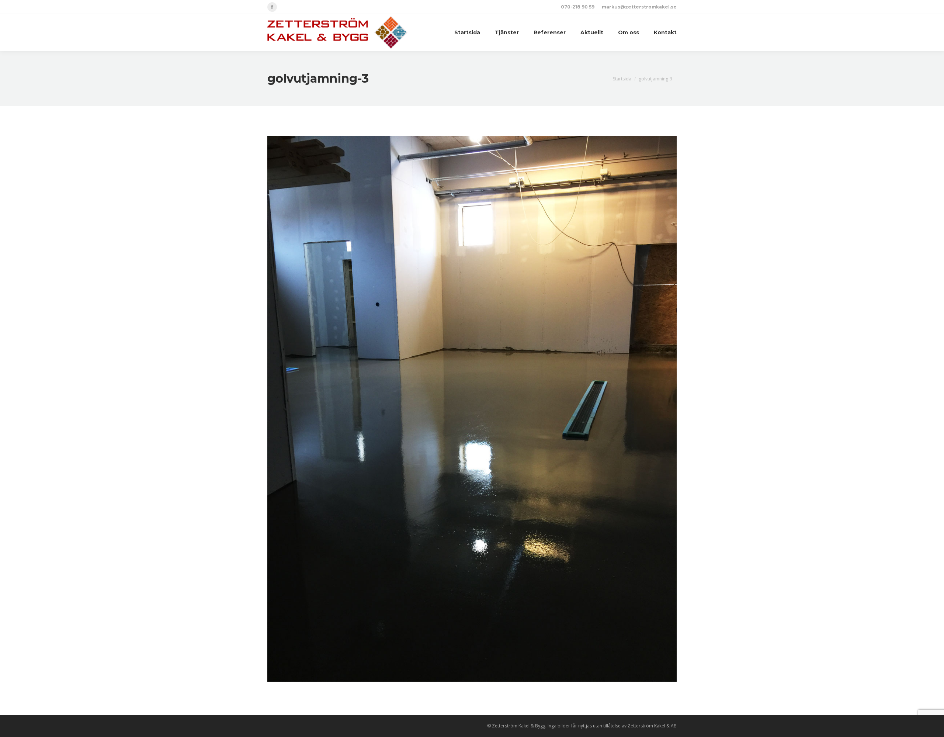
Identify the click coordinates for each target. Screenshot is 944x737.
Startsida (622, 79)
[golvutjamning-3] (472, 409)
